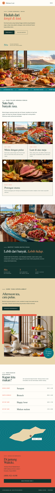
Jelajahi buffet (21, 32)
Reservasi (50, 490)
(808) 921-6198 (10, 475)
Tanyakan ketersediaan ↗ (11, 308)
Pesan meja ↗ (9, 32)
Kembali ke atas (42, 490)
